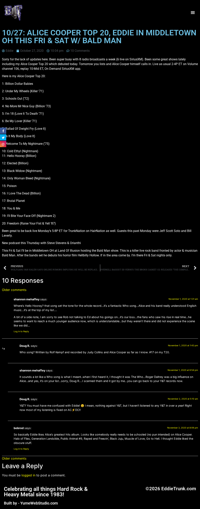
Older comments (14, 290)
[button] (193, 12)
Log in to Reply (21, 331)
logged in (28, 475)
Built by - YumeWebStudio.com (31, 503)
